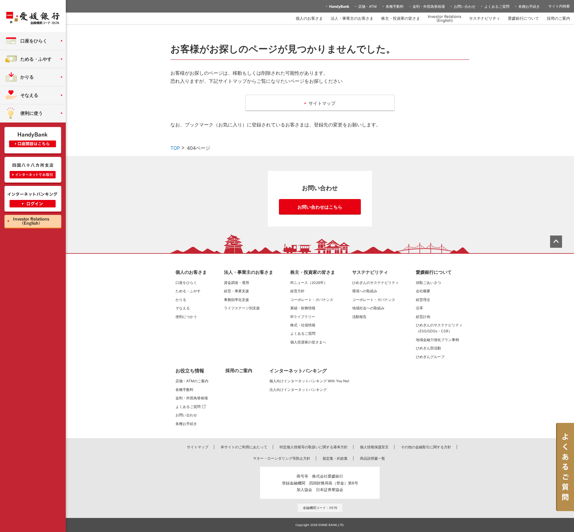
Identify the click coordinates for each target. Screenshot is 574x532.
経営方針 (297, 291)
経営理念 (423, 299)
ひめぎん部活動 (428, 348)
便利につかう (186, 316)
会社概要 (423, 291)
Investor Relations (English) (444, 18)
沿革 (419, 308)
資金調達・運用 (236, 282)
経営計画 (423, 316)
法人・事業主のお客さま (352, 18)
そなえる (182, 308)
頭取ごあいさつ (428, 282)
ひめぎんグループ (430, 356)
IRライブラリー (302, 316)
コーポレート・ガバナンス (311, 299)
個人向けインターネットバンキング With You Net (309, 381)
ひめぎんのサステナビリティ (375, 282)
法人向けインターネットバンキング (298, 389)
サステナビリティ (484, 18)
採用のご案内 (558, 18)
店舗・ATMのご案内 (191, 381)
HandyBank (339, 6)
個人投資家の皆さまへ (308, 342)
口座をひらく (186, 282)
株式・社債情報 (302, 325)
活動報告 (359, 316)
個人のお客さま (309, 18)
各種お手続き (529, 6)
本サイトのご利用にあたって (244, 447)
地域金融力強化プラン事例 (437, 339)
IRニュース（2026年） (308, 282)
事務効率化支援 (236, 299)
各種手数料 (395, 6)
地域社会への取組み (368, 308)
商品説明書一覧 (372, 458)
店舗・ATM (367, 6)
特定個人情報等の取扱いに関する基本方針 (314, 447)
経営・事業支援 (236, 291)
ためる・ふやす (188, 291)
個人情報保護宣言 (374, 447)
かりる (180, 299)
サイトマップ (197, 447)
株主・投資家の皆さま (400, 18)
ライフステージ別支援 (242, 308)
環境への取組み (364, 291)
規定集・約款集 (335, 458)
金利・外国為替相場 (429, 6)
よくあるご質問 (496, 6)
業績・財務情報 (302, 308)
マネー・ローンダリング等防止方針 (281, 458)
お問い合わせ (464, 6)
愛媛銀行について (523, 18)
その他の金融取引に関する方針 (426, 447)
